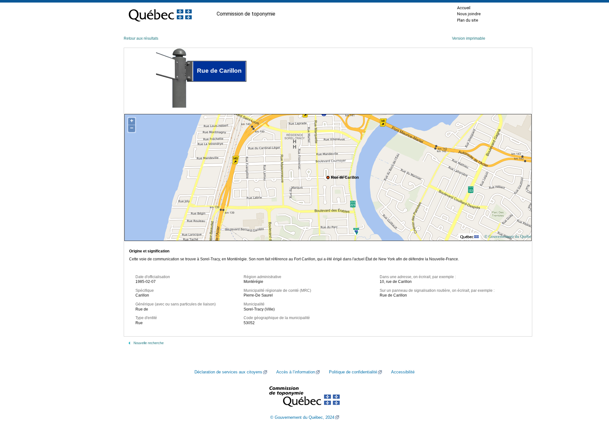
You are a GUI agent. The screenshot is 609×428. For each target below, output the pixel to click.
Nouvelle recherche (149, 343)
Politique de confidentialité (353, 372)
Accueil (463, 7)
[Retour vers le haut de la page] (593, 393)
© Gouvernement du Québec (508, 236)
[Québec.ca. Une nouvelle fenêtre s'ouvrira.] (160, 14)
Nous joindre (469, 13)
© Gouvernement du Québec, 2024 (302, 417)
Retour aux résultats (141, 38)
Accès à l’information (295, 372)
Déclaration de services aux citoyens (228, 372)
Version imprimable (468, 38)
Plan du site (467, 20)
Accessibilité (403, 372)
